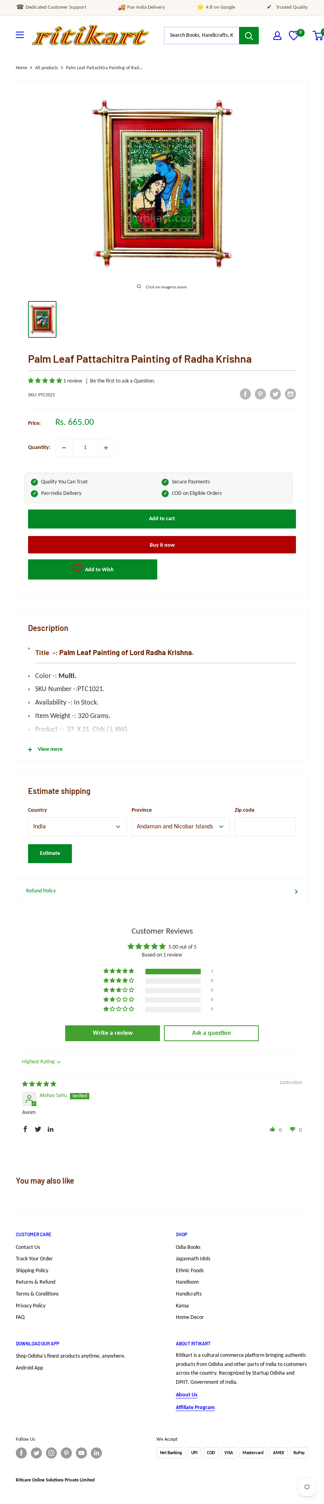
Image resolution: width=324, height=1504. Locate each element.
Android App (29, 1368)
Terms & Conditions (37, 1294)
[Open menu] (20, 35)
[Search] (249, 35)
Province (142, 810)
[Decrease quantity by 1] (64, 447)
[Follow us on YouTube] (81, 1453)
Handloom (187, 1282)
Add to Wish (99, 570)
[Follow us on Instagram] (51, 1453)
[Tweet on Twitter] (275, 394)
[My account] (277, 35)
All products (46, 68)
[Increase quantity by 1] (106, 447)
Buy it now (162, 545)
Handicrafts (189, 1294)
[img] (39, 1084)
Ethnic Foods (189, 1271)
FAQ (20, 1317)
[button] (45, 381)
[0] (293, 39)
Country (37, 810)
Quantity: (39, 448)
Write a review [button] (113, 1033)
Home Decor (190, 1317)
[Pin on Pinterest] (260, 394)
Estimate (50, 853)
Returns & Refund (35, 1282)
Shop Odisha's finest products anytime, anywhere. (71, 1356)
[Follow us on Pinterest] (66, 1453)
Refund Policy (41, 891)
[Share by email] (290, 394)
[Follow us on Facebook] (21, 1453)
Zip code (244, 810)
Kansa (182, 1306)
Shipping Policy (32, 1271)
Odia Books (188, 1247)
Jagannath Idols (193, 1259)
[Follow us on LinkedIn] (96, 1453)
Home (21, 68)
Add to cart (162, 519)
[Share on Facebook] (245, 394)
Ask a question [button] (211, 1033)
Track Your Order (34, 1259)
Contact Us (28, 1247)
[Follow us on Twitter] (36, 1453)
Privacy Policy (30, 1306)
